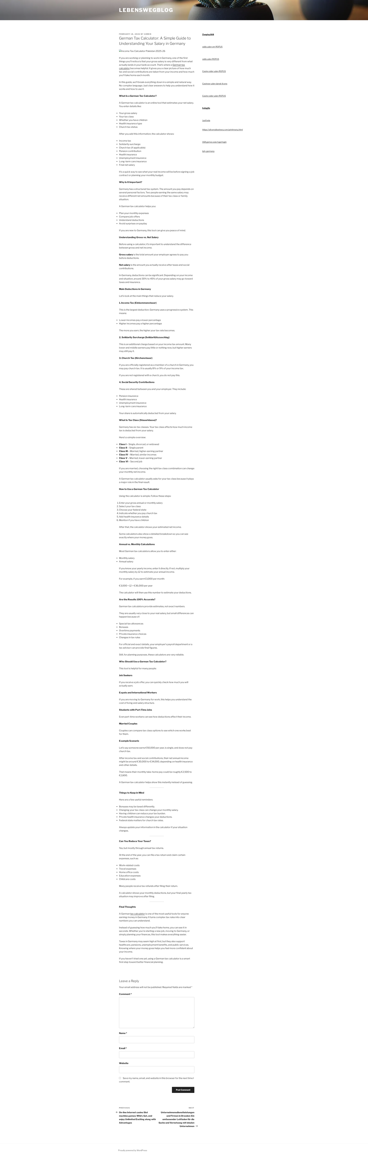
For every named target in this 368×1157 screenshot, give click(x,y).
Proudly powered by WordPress (132, 1150)
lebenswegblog (146, 10)
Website (123, 1063)
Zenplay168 (208, 34)
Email (123, 1048)
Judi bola (206, 120)
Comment (125, 994)
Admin (147, 34)
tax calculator (137, 913)
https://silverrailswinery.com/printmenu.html (222, 129)
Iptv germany (208, 151)
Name (123, 1033)
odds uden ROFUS (210, 59)
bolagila (206, 108)
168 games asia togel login (214, 142)
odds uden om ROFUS (212, 46)
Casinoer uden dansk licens (214, 83)
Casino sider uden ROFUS (214, 71)
